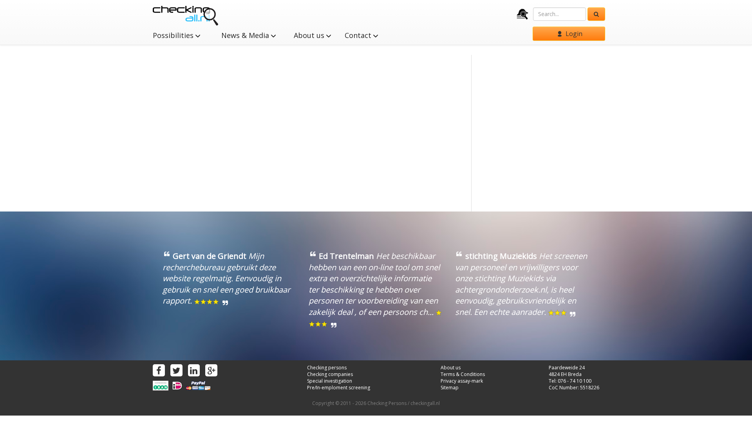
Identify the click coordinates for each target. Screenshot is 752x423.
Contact (359, 35)
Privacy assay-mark (462, 381)
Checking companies (330, 374)
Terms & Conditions (463, 374)
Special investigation (329, 381)
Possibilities (174, 35)
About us (310, 35)
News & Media (246, 35)
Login (573, 33)
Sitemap (450, 387)
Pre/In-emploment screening (338, 387)
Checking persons (327, 367)
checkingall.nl (425, 403)
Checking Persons (387, 403)
